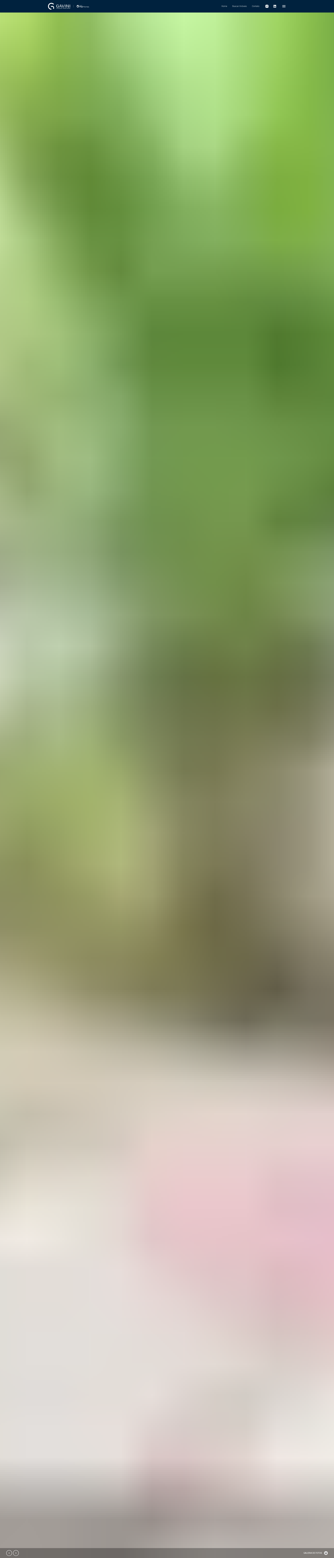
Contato (255, 6)
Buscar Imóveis (239, 6)
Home (224, 6)
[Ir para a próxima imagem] (16, 1553)
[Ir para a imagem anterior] (9, 1553)
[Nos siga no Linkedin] (275, 6)
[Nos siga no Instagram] (267, 6)
